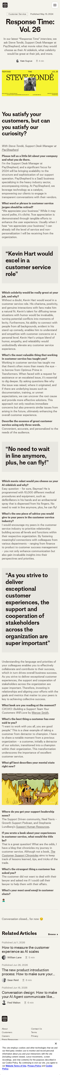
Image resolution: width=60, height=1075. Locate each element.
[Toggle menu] (54, 5)
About (5, 1029)
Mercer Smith (40, 712)
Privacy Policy (34, 1066)
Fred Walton (13, 1002)
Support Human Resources (32, 826)
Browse (52, 934)
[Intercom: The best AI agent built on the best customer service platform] (5, 5)
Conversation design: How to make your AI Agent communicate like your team (29, 995)
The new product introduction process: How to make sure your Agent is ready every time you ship (29, 972)
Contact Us (36, 1029)
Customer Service (17, 14)
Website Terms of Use (16, 1066)
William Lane (14, 957)
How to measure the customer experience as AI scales (25, 950)
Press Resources (10, 1039)
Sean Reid (13, 980)
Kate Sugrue (26, 61)
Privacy (34, 1036)
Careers (6, 1036)
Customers (7, 1032)
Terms (34, 1032)
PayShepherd (10, 150)
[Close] (55, 1043)
